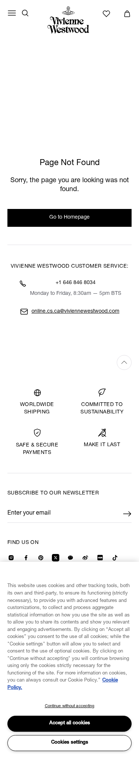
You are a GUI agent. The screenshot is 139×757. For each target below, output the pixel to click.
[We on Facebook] (26, 558)
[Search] (25, 13)
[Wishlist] (107, 13)
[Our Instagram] (11, 558)
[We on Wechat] (70, 558)
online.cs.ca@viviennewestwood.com (75, 311)
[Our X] (55, 558)
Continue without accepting (70, 706)
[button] (127, 13)
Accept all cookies (69, 723)
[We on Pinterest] (41, 558)
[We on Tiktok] (115, 558)
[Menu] (12, 13)
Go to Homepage (69, 217)
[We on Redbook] (100, 558)
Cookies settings (69, 742)
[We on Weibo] (85, 558)
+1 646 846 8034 (76, 283)
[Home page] (69, 20)
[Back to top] (69, 362)
